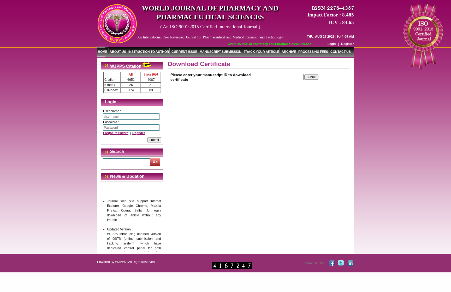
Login (332, 44)
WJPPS (120, 262)
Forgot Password (115, 133)
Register (347, 44)
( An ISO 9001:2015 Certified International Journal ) (210, 26)
